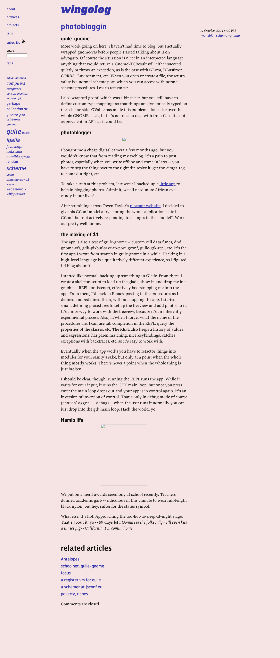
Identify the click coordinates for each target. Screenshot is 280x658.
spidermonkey (16, 179)
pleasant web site (145, 205)
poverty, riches (74, 593)
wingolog (86, 9)
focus (66, 572)
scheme (16, 167)
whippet (12, 194)
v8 (28, 179)
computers (14, 89)
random (12, 161)
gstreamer (13, 119)
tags (10, 63)
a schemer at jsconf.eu (81, 586)
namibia (13, 156)
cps (25, 93)
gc (26, 108)
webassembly (16, 189)
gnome (12, 114)
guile (14, 131)
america (20, 78)
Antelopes (70, 559)
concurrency (15, 93)
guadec (11, 124)
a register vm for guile (81, 579)
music (19, 151)
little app (167, 183)
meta (10, 151)
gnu (22, 114)
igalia (13, 139)
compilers (16, 83)
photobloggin (84, 26)
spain (10, 174)
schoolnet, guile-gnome (82, 565)
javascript (15, 146)
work (22, 194)
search (11, 50)
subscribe (14, 42)
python (25, 157)
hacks (26, 132)
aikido (11, 78)
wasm (10, 184)
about (11, 9)
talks (10, 33)
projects (13, 25)
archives (13, 17)
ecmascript (14, 98)
